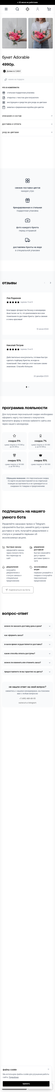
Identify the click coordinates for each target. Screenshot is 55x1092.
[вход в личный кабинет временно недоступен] (38, 9)
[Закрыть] (48, 1069)
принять (26, 1084)
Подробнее (14, 1077)
